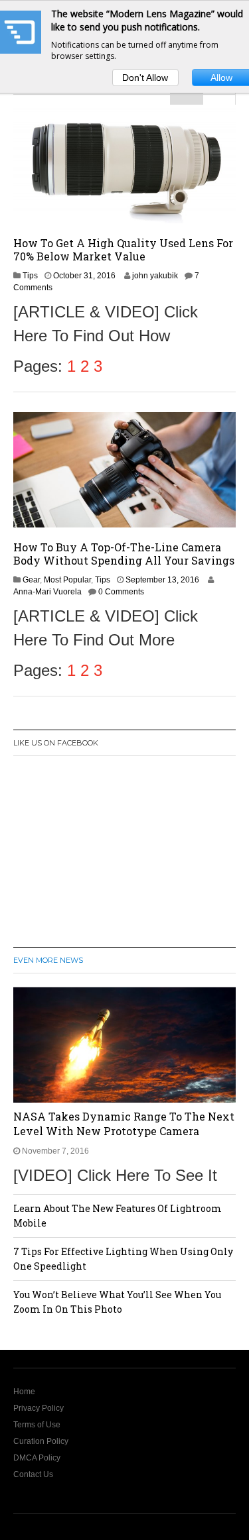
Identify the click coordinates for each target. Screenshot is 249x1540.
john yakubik (155, 275)
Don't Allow (145, 77)
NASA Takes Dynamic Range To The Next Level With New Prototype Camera (123, 1123)
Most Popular (67, 579)
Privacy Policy (38, 1408)
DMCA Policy (36, 1457)
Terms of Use (36, 1424)
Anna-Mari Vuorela (47, 591)
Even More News (48, 960)
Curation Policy (40, 1441)
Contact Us (33, 1474)
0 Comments (121, 591)
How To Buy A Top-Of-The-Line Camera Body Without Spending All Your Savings (123, 553)
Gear (31, 579)
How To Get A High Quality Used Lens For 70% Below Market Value (123, 249)
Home (24, 1391)
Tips (30, 275)
